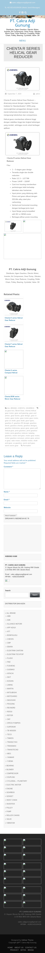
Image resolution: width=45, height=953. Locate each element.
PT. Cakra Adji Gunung (22, 22)
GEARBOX (30, 408)
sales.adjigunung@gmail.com (23, 2)
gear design (25, 416)
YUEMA (10, 925)
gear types (30, 421)
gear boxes (15, 416)
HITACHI (10, 837)
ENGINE (9, 952)
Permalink (27, 446)
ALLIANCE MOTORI (14, 787)
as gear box (9, 411)
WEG (9, 917)
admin (38, 94)
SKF (8, 883)
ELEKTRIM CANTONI (15, 814)
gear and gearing (21, 413)
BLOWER (10, 933)
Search (7, 754)
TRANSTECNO (12, 913)
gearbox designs (30, 426)
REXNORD (11, 871)
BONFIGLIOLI (12, 799)
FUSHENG (11, 829)
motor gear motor (32, 436)
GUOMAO (10, 833)
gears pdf (34, 428)
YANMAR (10, 921)
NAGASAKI (11, 863)
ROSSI (9, 875)
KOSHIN (10, 844)
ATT (8, 795)
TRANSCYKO (12, 905)
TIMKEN (10, 902)
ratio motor (15, 441)
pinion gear (29, 438)
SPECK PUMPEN (13, 886)
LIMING (10, 848)
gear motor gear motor (29, 418)
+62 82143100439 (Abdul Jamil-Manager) (23, 7)
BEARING (10, 929)
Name (7, 492)
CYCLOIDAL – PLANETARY (16, 944)
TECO (9, 898)
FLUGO (10, 822)
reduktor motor (26, 441)
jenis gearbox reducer (19, 433)
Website (7, 507)
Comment (8, 467)
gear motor (14, 418)
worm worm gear (11, 446)
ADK (8, 783)
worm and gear (29, 443)
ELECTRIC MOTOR (13, 948)
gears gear (25, 428)
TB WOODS (11, 894)
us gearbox (17, 443)
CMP (9, 806)
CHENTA (21, 408)
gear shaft (20, 421)
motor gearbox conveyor (14, 438)
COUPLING (10, 941)
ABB (8, 779)
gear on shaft (10, 421)
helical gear (9, 431)
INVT (9, 841)
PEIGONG (11, 867)
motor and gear (18, 436)
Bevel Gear (19, 411)
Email (7, 500)
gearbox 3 (9, 423)
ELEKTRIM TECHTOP (15, 818)
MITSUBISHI (12, 856)
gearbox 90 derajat (21, 423)
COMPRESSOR (12, 937)
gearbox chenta (16, 426)
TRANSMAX (11, 909)
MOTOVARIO (12, 860)
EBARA (10, 810)
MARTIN (10, 852)
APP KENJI (11, 791)
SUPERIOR (11, 890)
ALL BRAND (12, 408)
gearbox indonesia (12, 428)
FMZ (8, 825)
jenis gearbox (20, 431)
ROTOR (10, 879)
